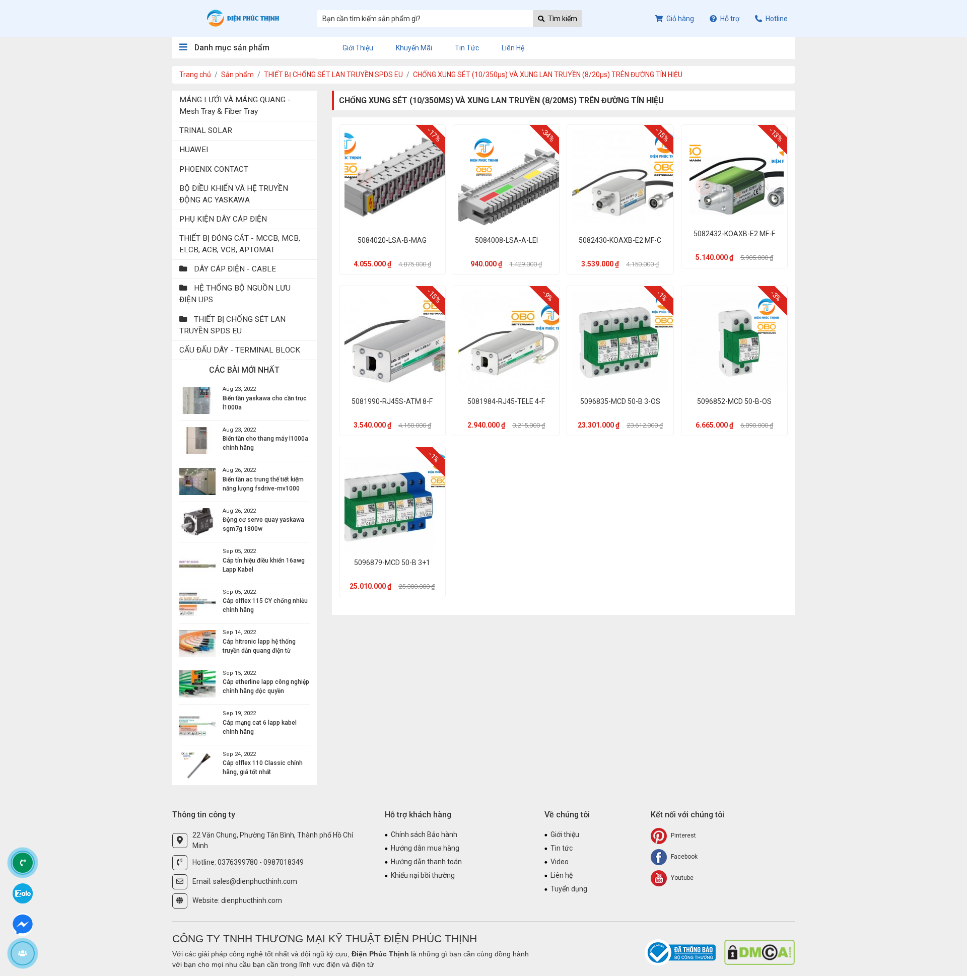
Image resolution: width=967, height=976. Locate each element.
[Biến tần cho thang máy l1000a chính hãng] (197, 440)
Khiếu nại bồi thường (423, 875)
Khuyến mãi (414, 48)
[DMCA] (759, 952)
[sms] (23, 923)
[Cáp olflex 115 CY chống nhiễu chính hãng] (197, 602)
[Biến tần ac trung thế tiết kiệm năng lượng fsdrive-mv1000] (197, 481)
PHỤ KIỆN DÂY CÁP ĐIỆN (223, 219)
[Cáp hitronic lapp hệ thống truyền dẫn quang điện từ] (197, 643)
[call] (23, 863)
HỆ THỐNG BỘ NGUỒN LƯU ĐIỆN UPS (235, 294)
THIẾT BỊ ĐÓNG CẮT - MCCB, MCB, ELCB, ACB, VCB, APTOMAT (239, 244)
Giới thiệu (357, 48)
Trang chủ (195, 75)
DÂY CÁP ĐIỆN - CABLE (234, 268)
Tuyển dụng (568, 889)
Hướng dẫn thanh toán (426, 862)
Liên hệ (513, 48)
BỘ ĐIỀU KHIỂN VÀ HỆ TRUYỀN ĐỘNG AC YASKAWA (233, 194)
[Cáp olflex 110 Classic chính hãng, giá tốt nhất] (197, 765)
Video (559, 862)
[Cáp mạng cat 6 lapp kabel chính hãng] (197, 724)
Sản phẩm (237, 75)
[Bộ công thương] (681, 952)
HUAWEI (193, 149)
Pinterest (682, 835)
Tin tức (467, 48)
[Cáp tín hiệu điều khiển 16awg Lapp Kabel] (197, 562)
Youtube (681, 877)
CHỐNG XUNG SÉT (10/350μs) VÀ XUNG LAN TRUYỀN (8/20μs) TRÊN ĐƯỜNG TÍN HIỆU (547, 75)
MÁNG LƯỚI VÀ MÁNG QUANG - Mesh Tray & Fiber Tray (235, 105)
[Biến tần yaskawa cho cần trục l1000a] (197, 400)
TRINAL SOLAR (205, 130)
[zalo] (23, 893)
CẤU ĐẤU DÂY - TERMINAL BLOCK (239, 350)
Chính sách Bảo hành (424, 834)
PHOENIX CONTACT (213, 169)
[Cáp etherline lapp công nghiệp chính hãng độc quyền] (197, 684)
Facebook (683, 856)
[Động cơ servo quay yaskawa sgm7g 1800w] (197, 521)
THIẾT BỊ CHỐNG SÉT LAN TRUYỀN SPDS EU (333, 75)
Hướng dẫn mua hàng (425, 848)
